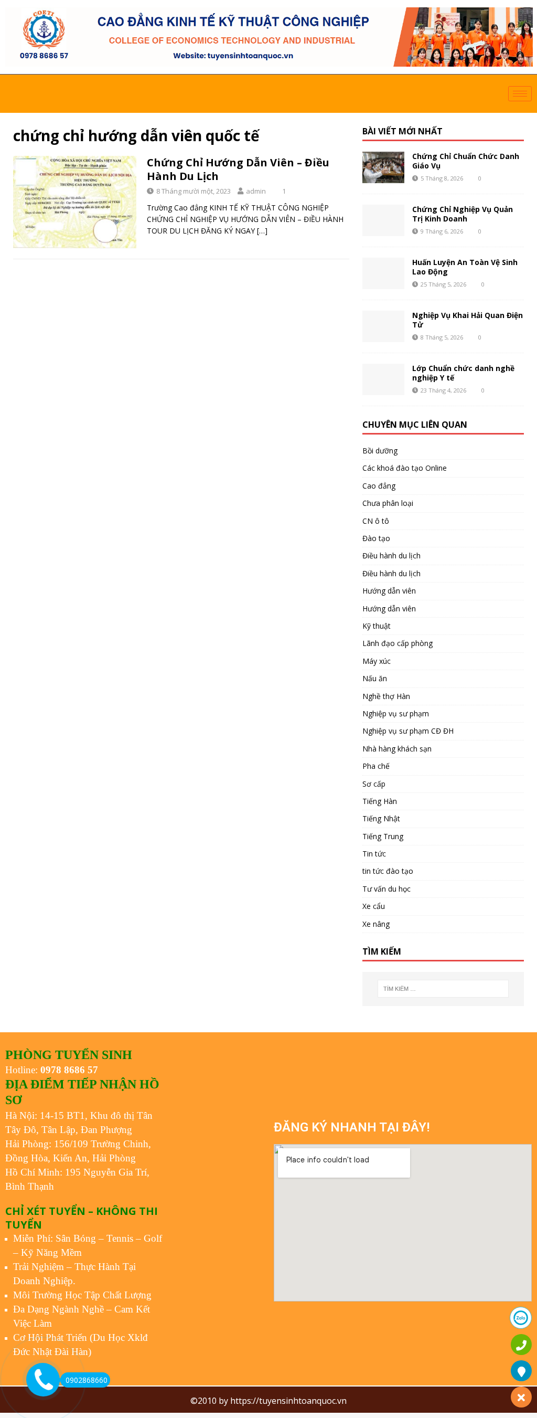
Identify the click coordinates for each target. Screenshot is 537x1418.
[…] (262, 231)
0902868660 (87, 1380)
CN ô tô (375, 521)
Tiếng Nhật (381, 818)
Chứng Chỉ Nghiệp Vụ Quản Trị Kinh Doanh (462, 214)
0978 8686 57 (69, 1069)
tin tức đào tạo (387, 871)
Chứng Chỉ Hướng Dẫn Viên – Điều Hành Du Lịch (238, 169)
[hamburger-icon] (520, 93)
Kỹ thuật (376, 626)
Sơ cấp (373, 784)
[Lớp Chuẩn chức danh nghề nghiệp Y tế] (383, 379)
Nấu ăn (374, 678)
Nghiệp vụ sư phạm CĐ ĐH (408, 731)
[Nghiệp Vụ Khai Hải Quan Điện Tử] (383, 326)
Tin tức (374, 854)
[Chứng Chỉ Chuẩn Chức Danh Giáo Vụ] (383, 167)
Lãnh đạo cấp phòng (397, 643)
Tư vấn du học (386, 889)
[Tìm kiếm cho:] (443, 989)
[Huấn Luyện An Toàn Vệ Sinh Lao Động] (383, 273)
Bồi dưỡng (380, 451)
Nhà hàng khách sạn (397, 749)
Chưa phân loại (387, 503)
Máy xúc (376, 661)
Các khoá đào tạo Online (404, 468)
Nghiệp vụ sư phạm (395, 713)
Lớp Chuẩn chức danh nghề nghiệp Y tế (463, 373)
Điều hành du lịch (391, 555)
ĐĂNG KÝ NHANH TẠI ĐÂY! (351, 1127)
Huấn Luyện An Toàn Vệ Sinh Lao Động (465, 267)
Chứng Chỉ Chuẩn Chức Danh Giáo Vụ (465, 161)
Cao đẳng (378, 486)
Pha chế (376, 766)
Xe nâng (376, 924)
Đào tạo (376, 538)
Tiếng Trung (382, 836)
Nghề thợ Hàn (386, 696)
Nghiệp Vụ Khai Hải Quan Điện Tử (467, 320)
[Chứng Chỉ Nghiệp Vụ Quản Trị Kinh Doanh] (383, 220)
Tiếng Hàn (379, 801)
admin (256, 191)
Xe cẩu (373, 906)
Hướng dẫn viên (389, 591)
